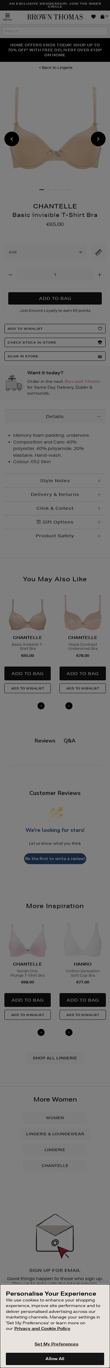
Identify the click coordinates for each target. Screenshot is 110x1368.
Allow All (54, 1358)
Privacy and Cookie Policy (42, 1328)
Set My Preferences (56, 1344)
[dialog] (55, 1326)
